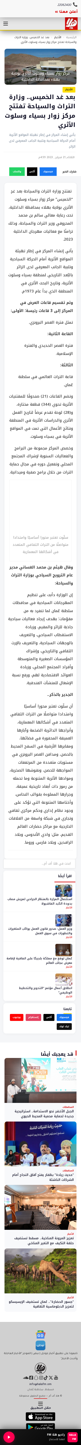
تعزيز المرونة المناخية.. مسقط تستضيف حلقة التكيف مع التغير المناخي (44, 1240)
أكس (32, 171)
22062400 (64, 5)
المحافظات (68, 1107)
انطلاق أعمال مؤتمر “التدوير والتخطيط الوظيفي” (45, 990)
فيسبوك (48, 171)
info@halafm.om (40, 1384)
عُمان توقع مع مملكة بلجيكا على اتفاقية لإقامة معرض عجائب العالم (39, 961)
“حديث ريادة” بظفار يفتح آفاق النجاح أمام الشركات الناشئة (43, 1177)
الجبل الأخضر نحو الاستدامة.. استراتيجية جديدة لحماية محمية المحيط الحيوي (44, 1113)
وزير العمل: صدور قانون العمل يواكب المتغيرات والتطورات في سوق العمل (40, 931)
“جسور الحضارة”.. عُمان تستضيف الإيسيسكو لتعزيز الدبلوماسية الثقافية (41, 1304)
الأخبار (57, 37)
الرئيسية (71, 37)
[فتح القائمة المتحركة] (5, 23)
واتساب (17, 171)
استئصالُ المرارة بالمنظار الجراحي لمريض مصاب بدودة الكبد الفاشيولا (39, 901)
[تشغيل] (9, 1437)
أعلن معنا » (66, 12)
